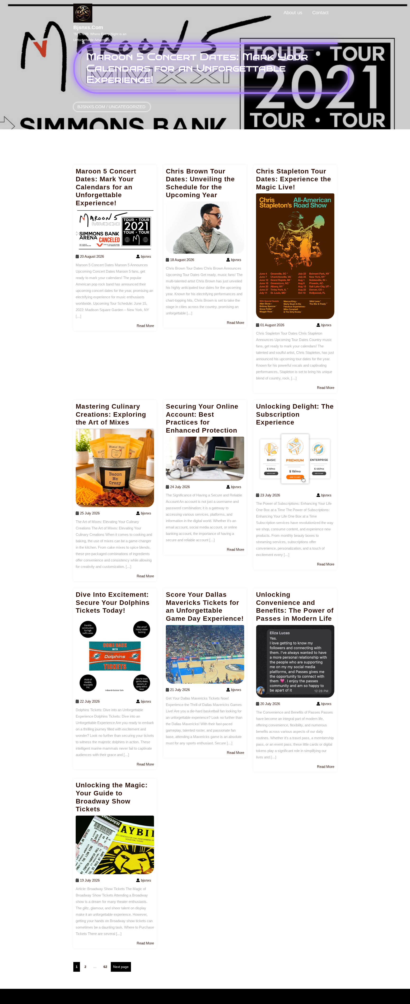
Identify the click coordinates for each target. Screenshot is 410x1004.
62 (106, 967)
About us (293, 12)
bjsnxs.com (88, 27)
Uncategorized (127, 106)
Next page (121, 967)
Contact (320, 12)
